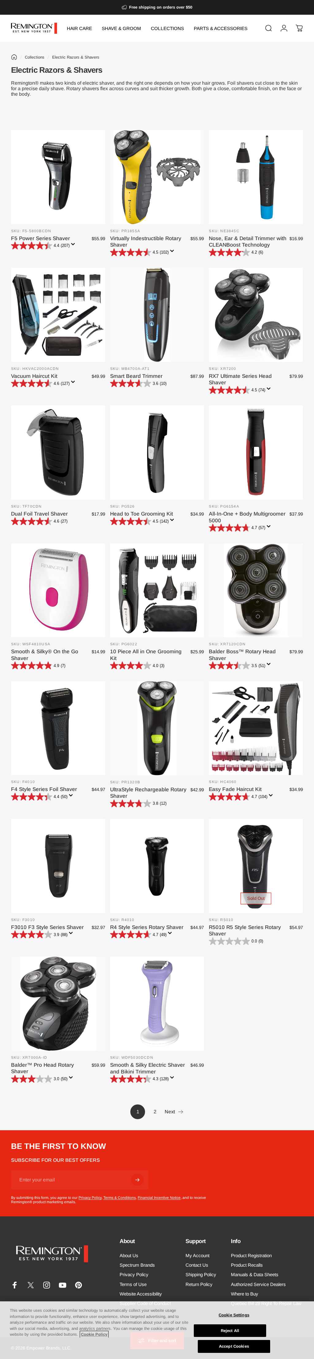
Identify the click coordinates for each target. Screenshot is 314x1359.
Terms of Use (133, 1284)
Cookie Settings (234, 1315)
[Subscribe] (137, 1180)
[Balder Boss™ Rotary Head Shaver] (256, 590)
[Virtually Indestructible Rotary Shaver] (157, 177)
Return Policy (199, 1284)
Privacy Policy (89, 1198)
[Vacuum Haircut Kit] (58, 315)
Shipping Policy (201, 1274)
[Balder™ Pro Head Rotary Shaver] (58, 1004)
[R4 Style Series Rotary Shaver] (157, 866)
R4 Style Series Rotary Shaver (146, 927)
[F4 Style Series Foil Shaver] (58, 728)
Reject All (230, 1330)
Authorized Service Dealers (258, 1284)
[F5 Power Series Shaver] (58, 177)
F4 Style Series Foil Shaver (44, 789)
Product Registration (251, 1255)
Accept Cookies (234, 1346)
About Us (129, 1255)
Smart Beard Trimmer (136, 376)
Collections (34, 57)
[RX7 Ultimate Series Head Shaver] (256, 315)
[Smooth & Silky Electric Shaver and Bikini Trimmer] (157, 1004)
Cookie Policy (94, 1334)
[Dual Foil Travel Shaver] (58, 452)
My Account (197, 1255)
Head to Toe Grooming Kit (141, 514)
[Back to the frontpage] (14, 57)
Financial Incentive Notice (159, 1198)
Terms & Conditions (119, 1198)
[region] (157, 1330)
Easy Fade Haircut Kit (235, 789)
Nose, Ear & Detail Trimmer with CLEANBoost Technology (247, 241)
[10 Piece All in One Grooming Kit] (157, 590)
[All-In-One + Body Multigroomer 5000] (256, 452)
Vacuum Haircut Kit (34, 376)
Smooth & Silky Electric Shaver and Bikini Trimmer (147, 1068)
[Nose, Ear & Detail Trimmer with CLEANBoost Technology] (256, 177)
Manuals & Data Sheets (254, 1274)
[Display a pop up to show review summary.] (74, 246)
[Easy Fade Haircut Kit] (256, 728)
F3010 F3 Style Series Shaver (47, 927)
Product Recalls (247, 1265)
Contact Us (197, 1265)
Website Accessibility (141, 1293)
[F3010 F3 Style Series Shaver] (58, 866)
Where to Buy (244, 1293)
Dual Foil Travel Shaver (39, 514)
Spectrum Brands (137, 1265)
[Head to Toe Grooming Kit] (157, 452)
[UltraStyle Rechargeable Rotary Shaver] (157, 728)
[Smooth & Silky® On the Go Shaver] (58, 590)
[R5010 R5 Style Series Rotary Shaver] (256, 866)
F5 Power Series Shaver (40, 238)
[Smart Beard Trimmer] (157, 315)
